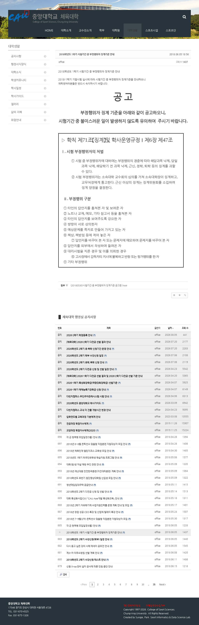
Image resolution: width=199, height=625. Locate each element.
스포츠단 (171, 30)
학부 (101, 30)
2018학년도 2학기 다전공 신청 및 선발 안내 (87, 491)
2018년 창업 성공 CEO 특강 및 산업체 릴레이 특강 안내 (93, 512)
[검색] (184, 16)
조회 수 (185, 328)
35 (154, 584)
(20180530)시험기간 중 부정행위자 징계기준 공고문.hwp (99, 285)
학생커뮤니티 (18, 80)
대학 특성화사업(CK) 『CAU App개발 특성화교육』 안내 (93, 498)
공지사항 (16, 56)
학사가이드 (17, 96)
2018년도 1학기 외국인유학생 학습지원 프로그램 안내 (93, 457)
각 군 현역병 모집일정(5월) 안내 (82, 437)
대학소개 (66, 30)
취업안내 (16, 120)
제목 (109, 328)
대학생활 (132, 30)
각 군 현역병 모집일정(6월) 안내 (82, 525)
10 (143, 584)
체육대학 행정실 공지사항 (79, 317)
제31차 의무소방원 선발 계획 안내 (83, 553)
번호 (60, 328)
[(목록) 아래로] (179, 295)
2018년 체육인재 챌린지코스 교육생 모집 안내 (89, 450)
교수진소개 (85, 30)
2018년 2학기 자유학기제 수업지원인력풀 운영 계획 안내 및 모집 (98, 505)
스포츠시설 (151, 30)
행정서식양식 (18, 64)
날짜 (170, 328)
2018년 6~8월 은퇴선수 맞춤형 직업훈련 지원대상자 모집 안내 (97, 444)
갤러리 (15, 104)
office (61, 62)
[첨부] (185, 295)
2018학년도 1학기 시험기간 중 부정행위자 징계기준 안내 (86, 54)
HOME (49, 30)
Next (162, 584)
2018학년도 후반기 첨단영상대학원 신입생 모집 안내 (92, 478)
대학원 (116, 30)
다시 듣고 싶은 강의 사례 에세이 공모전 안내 (88, 546)
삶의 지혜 (16, 112)
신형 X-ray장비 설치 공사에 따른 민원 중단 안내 (89, 566)
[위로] (174, 295)
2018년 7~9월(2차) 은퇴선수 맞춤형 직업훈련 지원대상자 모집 (97, 518)
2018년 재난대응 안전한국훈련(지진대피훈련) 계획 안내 (93, 471)
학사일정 (16, 88)
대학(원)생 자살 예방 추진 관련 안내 (83, 464)
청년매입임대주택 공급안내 (79, 484)
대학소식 (16, 72)
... (148, 584)
